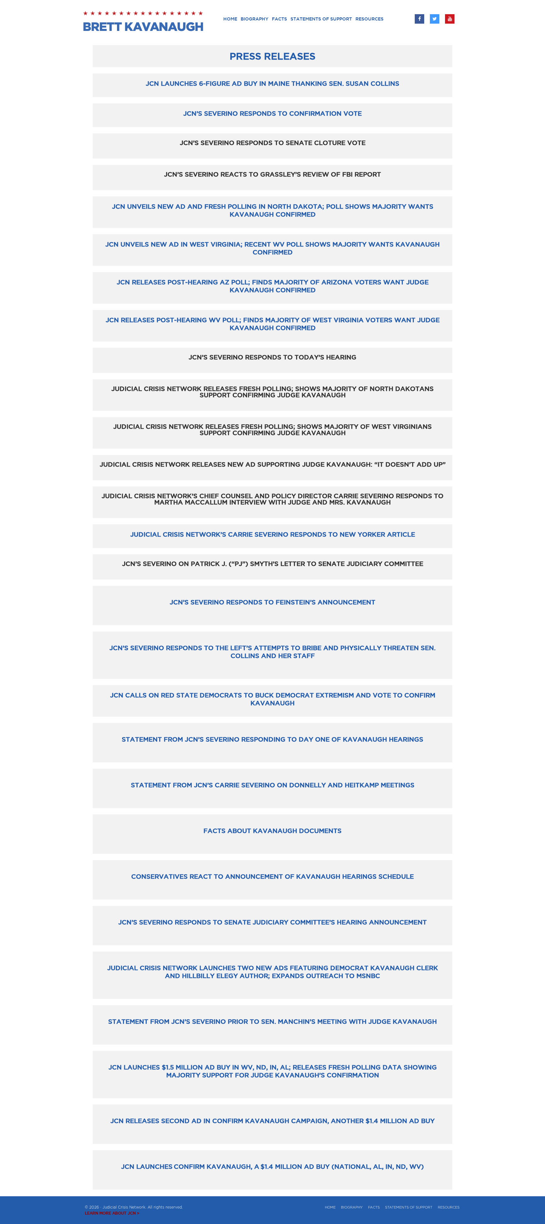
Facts (374, 1207)
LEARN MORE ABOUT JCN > (112, 1213)
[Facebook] (419, 19)
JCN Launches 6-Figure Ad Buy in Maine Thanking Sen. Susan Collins (272, 83)
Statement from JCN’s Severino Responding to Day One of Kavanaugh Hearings (272, 739)
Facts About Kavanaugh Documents (272, 830)
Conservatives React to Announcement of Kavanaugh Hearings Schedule (272, 876)
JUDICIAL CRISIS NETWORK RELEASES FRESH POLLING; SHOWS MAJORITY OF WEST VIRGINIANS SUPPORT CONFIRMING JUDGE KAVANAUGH (272, 429)
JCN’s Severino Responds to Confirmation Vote (272, 113)
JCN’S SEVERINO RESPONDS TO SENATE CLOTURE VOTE (273, 142)
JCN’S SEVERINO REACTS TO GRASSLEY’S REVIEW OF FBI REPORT (272, 174)
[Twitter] (434, 19)
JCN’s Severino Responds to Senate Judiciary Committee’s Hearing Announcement (272, 922)
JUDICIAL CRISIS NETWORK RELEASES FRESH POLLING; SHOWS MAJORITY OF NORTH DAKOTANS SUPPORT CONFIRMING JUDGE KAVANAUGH (272, 392)
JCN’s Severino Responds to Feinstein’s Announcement (272, 602)
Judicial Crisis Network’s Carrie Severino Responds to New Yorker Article (272, 534)
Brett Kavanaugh (144, 22)
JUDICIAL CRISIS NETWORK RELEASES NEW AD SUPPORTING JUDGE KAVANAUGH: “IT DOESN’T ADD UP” (273, 464)
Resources (449, 1207)
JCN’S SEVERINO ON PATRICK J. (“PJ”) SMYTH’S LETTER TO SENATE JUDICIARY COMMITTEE (272, 563)
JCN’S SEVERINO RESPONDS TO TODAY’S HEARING (272, 357)
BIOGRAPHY (352, 1207)
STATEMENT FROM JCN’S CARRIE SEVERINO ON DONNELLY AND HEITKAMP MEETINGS (272, 785)
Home (330, 1207)
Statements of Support (408, 1207)
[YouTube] (449, 19)
